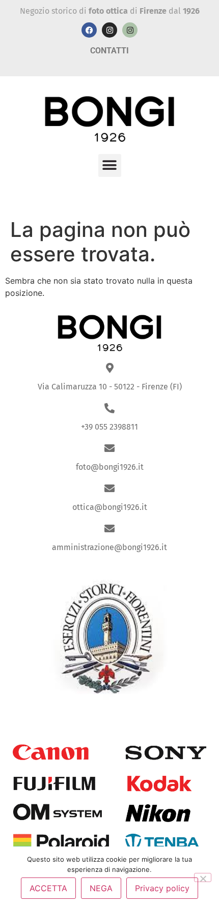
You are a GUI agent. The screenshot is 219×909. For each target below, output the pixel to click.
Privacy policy (162, 888)
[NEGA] (202, 877)
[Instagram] (109, 30)
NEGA (101, 888)
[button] (109, 165)
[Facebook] (89, 30)
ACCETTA (48, 888)
